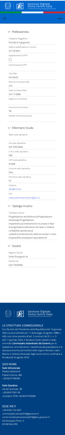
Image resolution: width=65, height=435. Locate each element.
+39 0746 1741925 (11, 410)
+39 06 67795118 (11, 392)
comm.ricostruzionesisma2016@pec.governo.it (25, 417)
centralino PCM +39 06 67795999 (18, 396)
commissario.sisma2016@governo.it (20, 413)
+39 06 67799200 (11, 378)
